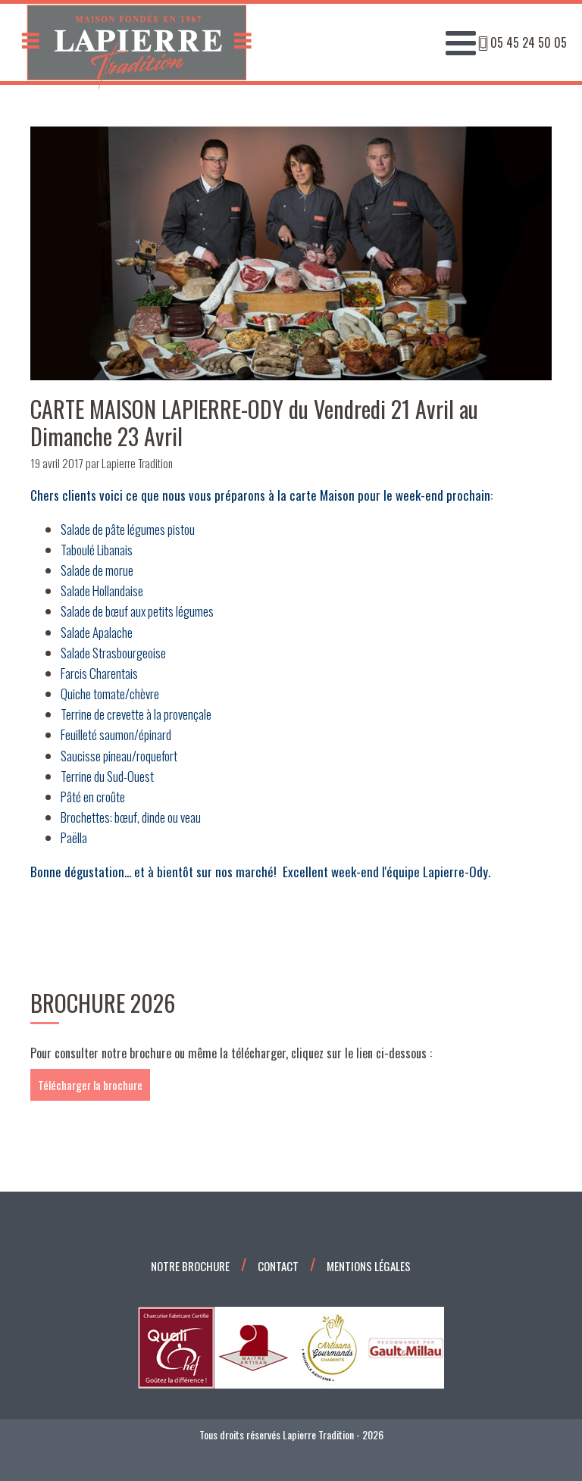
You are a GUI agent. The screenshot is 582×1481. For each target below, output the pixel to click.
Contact (278, 1266)
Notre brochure (190, 1266)
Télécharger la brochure (90, 1084)
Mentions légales (369, 1266)
